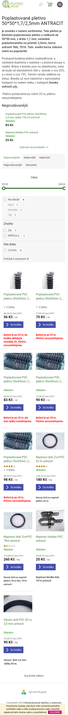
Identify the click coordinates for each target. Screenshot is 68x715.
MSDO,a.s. (16, 235)
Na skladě (16, 199)
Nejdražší (44, 157)
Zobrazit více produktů (32, 147)
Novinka (15, 209)
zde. (15, 86)
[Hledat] (40, 4)
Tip (12, 214)
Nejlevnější (30, 157)
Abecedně (31, 165)
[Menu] (59, 4)
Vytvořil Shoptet (37, 691)
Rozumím (55, 712)
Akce (13, 204)
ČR (12, 230)
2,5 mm (14, 250)
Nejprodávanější (13, 165)
